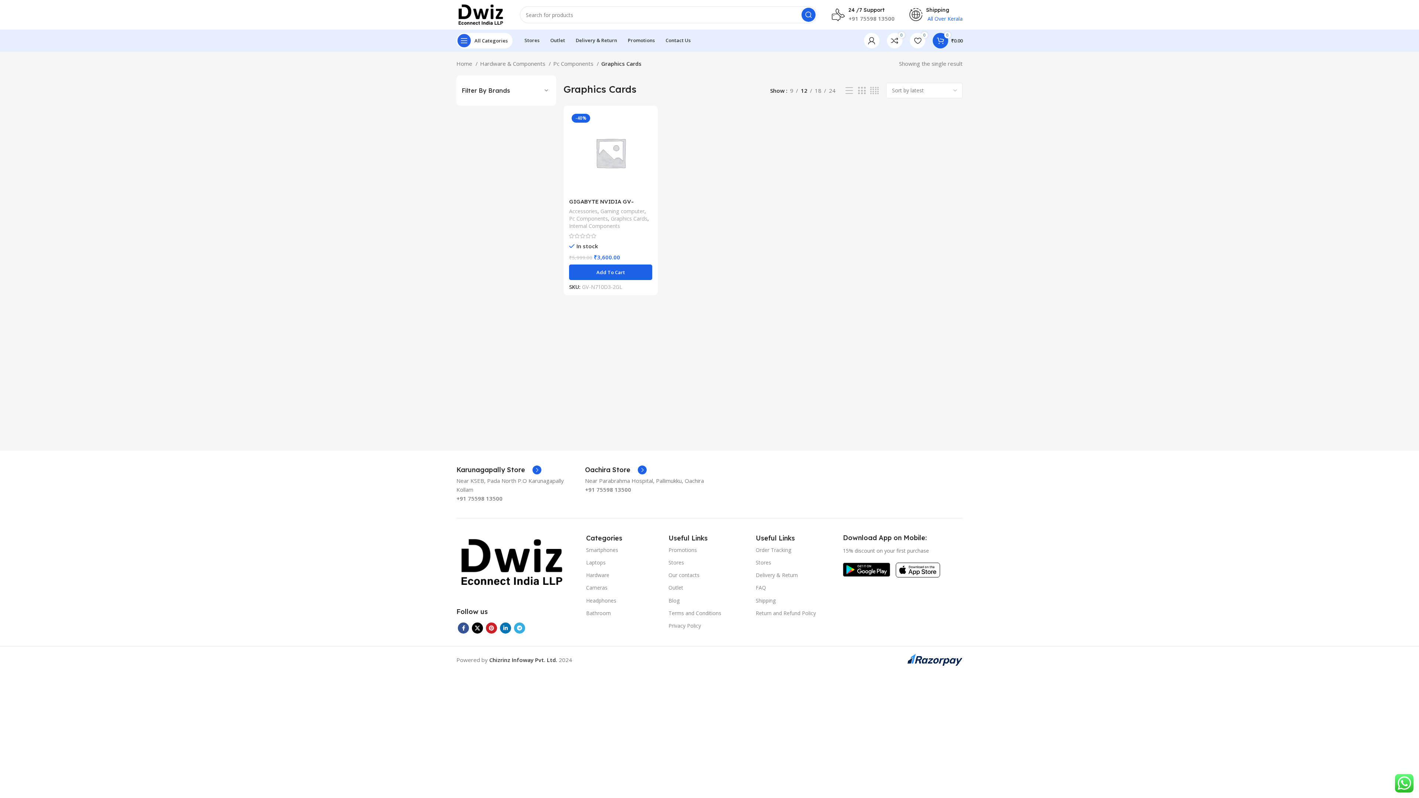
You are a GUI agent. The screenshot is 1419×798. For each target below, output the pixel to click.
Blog (674, 600)
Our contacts (684, 575)
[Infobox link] (498, 470)
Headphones (601, 600)
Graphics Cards (629, 218)
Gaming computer (622, 211)
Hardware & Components (513, 63)
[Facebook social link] (463, 628)
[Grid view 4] (874, 91)
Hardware (597, 575)
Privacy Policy (684, 625)
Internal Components (594, 225)
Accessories (583, 211)
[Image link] (511, 562)
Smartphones (602, 549)
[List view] (849, 91)
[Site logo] (480, 14)
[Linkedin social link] (505, 628)
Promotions (682, 549)
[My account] (871, 40)
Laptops (596, 562)
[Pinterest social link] (491, 628)
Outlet (675, 587)
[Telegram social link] (519, 628)
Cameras (597, 587)
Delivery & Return (777, 575)
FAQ (761, 587)
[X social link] (477, 628)
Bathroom (598, 613)
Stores (676, 562)
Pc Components (574, 63)
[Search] (809, 15)
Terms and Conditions (694, 613)
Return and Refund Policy (786, 613)
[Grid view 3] (861, 91)
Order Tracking (773, 549)
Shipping (766, 600)
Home (465, 63)
